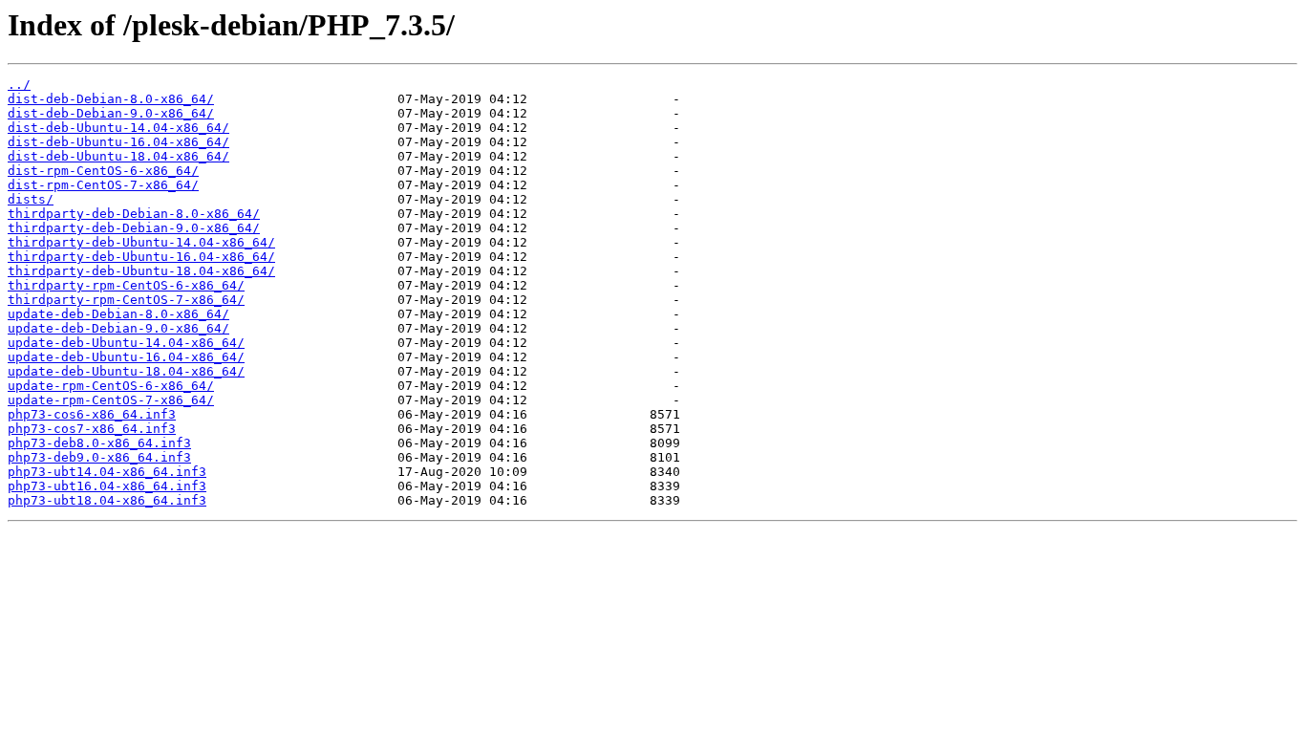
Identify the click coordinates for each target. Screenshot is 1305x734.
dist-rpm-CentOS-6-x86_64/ (103, 170)
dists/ (30, 199)
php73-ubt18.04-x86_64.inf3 (107, 500)
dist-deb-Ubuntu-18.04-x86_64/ (118, 156)
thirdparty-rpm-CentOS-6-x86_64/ (126, 285)
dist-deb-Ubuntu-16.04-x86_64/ (118, 142)
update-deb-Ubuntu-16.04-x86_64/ (126, 357)
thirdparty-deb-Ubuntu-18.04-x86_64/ (141, 271)
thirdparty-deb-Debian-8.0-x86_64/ (134, 213)
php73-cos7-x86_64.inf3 (92, 428)
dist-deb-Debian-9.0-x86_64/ (111, 113)
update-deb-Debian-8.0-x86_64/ (118, 314)
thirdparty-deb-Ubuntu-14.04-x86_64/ (141, 242)
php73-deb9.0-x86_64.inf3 (99, 457)
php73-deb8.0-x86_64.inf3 (99, 443)
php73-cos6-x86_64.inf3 (92, 414)
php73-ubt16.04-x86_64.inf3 (107, 486)
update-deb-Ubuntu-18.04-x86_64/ (126, 371)
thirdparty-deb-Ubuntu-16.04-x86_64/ (141, 256)
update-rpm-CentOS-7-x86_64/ (111, 400)
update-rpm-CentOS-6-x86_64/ (111, 385)
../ (19, 84)
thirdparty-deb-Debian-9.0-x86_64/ (134, 228)
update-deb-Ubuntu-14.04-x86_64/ (126, 342)
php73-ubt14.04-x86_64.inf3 (107, 471)
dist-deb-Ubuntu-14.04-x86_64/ (118, 127)
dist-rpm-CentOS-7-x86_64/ (103, 185)
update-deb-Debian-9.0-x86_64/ (118, 328)
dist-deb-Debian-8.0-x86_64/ (111, 99)
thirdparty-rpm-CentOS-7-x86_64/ (126, 299)
